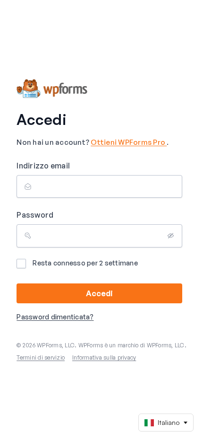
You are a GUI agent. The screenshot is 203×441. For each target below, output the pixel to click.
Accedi (99, 293)
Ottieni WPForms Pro (129, 142)
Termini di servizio (41, 357)
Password (35, 215)
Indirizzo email (43, 165)
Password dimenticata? (55, 317)
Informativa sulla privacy (104, 357)
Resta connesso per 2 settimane (85, 263)
